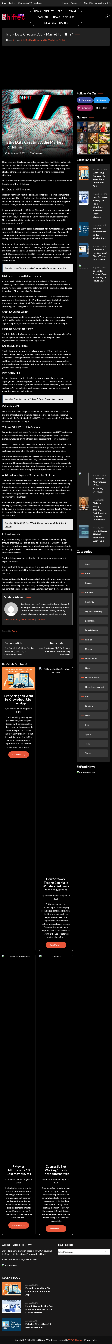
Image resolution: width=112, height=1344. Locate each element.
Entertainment (91, 630)
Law (87, 696)
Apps (87, 564)
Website (40, 619)
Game (88, 668)
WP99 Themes (75, 1340)
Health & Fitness (63, 17)
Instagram (86, 107)
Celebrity (89, 601)
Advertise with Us (103, 3)
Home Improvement (94, 687)
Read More (17, 754)
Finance (88, 649)
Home (65, 3)
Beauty (88, 583)
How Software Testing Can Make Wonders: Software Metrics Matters (56, 884)
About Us (88, 3)
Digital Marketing (93, 611)
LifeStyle (50, 23)
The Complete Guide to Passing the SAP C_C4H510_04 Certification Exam (19, 649)
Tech (61, 11)
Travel (73, 11)
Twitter (103, 100)
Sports (63, 23)
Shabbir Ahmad (14, 708)
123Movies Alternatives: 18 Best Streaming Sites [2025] (99, 485)
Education (90, 620)
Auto (87, 573)
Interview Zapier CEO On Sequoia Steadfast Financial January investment (54, 649)
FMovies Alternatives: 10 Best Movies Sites (19, 1170)
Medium (103, 107)
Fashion (43, 17)
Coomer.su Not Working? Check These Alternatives (56, 1170)
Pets (87, 724)
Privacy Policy (91, 1340)
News (37, 11)
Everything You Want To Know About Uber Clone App (18, 699)
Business (49, 11)
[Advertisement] (56, 67)
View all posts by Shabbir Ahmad (19, 619)
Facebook (86, 100)
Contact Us (76, 3)
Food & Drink (91, 658)
